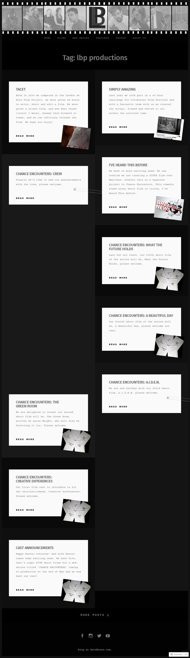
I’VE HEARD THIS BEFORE (128, 165)
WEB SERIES (81, 38)
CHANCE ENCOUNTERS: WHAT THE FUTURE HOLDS (135, 247)
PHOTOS (121, 38)
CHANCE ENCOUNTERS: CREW (39, 174)
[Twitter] (99, 637)
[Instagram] (90, 637)
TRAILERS (102, 38)
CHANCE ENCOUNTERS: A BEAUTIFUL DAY (141, 315)
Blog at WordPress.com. (95, 649)
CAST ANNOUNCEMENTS (35, 548)
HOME (47, 38)
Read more (25, 136)
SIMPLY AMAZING (122, 89)
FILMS (62, 38)
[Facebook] (82, 637)
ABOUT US (139, 38)
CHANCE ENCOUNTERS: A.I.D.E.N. (134, 382)
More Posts (92, 615)
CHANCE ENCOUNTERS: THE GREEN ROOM (37, 404)
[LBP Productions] (95, 18)
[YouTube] (107, 637)
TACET (21, 89)
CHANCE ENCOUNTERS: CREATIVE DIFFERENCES (34, 479)
